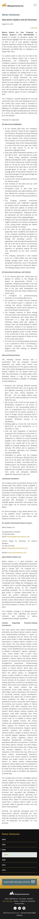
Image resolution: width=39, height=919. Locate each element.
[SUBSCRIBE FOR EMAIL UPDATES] (19, 880)
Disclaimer (31, 901)
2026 (4, 839)
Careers (16, 901)
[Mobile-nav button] (35, 5)
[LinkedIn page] (19, 908)
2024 (4, 850)
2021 (4, 865)
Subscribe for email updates (17, 882)
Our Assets (22, 899)
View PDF (34, 28)
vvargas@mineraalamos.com (17, 548)
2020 (4, 870)
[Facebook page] (23, 908)
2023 (6, 855)
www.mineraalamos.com (17, 552)
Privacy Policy (19, 903)
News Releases (8, 901)
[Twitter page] (15, 908)
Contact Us (23, 901)
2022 (4, 860)
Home (7, 899)
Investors (30, 899)
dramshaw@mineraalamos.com (18, 537)
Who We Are (14, 899)
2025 (4, 844)
